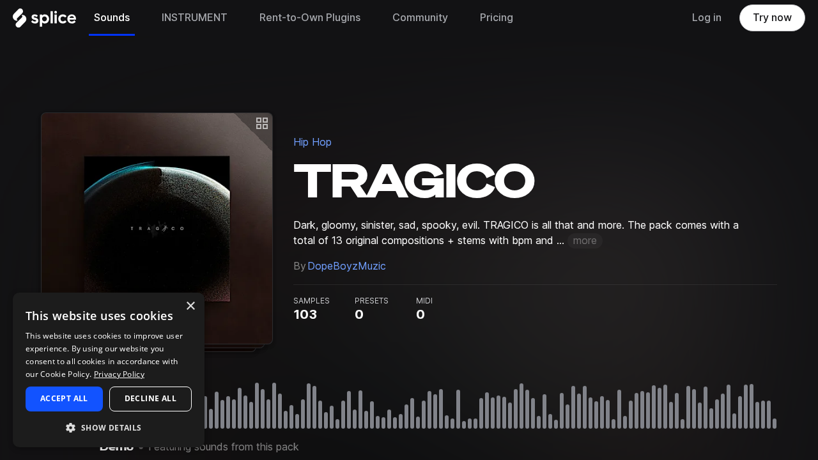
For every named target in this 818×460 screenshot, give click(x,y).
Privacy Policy (119, 374)
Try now (772, 18)
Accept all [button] (64, 398)
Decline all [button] (150, 398)
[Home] (44, 21)
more (585, 240)
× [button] (190, 306)
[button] (109, 427)
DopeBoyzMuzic (346, 266)
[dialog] (108, 370)
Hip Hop (312, 142)
